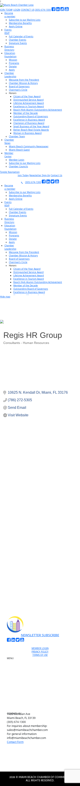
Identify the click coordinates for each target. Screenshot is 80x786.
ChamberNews (9, 141)
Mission (13, 59)
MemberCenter (8, 155)
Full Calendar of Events (21, 36)
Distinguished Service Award (28, 99)
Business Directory (41, 676)
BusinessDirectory (9, 48)
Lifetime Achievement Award (28, 103)
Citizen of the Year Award (26, 96)
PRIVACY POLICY (40, 651)
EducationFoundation (10, 55)
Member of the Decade (25, 113)
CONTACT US (27, 9)
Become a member (42, 664)
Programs (14, 63)
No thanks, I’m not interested (40, 591)
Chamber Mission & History (23, 83)
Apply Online (15, 26)
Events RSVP (42, 669)
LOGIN (16, 9)
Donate (13, 66)
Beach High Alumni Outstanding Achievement (37, 109)
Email (17, 536)
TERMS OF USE (40, 654)
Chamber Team (17, 136)
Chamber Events (17, 39)
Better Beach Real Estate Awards (31, 129)
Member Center (42, 702)
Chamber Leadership (41, 692)
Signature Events (18, 43)
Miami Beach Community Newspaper (28, 146)
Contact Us (56, 175)
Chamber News (42, 697)
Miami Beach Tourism (41, 681)
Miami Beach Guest (19, 149)
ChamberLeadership (10, 75)
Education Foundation (42, 687)
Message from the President (24, 79)
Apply (12, 69)
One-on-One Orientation (41, 659)
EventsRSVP (8, 31)
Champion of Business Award (28, 123)
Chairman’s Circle (18, 89)
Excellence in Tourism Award (28, 106)
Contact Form (15, 742)
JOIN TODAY (6, 9)
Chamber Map (42, 707)
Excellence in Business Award (29, 119)
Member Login (16, 159)
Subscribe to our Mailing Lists (24, 19)
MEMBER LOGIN (40, 648)
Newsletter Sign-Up (39, 175)
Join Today (23, 175)
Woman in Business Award (27, 133)
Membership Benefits (20, 23)
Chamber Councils (18, 166)
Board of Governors (19, 86)
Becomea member (9, 15)
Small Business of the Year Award (31, 126)
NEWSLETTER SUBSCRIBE (40, 635)
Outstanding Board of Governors (30, 116)
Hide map (5, 296)
